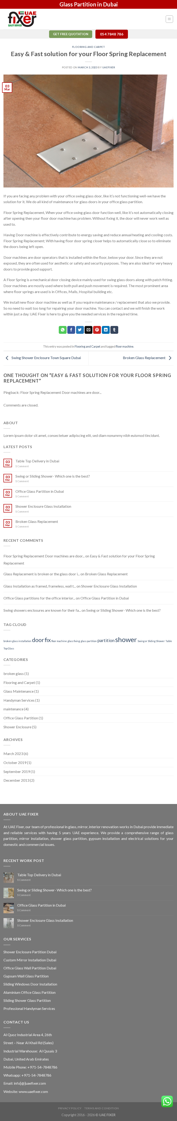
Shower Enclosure (17, 727)
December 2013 (16, 780)
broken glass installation (17, 641)
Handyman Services (19, 700)
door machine (60, 218)
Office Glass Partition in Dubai (39, 491)
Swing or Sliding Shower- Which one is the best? (52, 476)
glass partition (89, 641)
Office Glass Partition (20, 718)
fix (48, 640)
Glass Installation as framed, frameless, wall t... (39, 586)
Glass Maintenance (18, 691)
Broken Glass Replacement (144, 357)
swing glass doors (121, 279)
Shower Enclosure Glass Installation (43, 506)
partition (106, 640)
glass (72, 826)
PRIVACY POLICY (70, 1108)
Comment (22, 466)
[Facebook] (71, 330)
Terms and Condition (101, 1108)
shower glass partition (68, 838)
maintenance (13, 709)
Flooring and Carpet (88, 46)
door (38, 640)
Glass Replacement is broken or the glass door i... (41, 574)
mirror (83, 826)
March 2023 (13, 753)
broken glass (13, 673)
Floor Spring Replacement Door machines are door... (60, 392)
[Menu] (169, 19)
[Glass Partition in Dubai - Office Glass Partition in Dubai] (26, 19)
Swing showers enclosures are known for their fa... (42, 610)
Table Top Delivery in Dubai (37, 461)
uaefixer (108, 67)
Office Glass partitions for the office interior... (39, 598)
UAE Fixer (16, 826)
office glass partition (125, 201)
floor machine (124, 346)
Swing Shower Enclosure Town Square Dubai (46, 357)
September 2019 (16, 771)
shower (126, 639)
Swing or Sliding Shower (151, 641)
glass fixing (74, 641)
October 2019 (14, 762)
